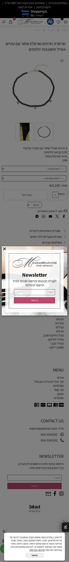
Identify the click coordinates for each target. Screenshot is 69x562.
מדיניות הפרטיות (37, 550)
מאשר (34, 555)
